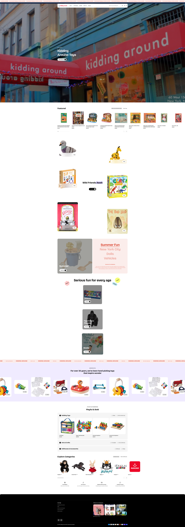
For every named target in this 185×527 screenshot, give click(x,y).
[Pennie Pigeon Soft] (60, 154)
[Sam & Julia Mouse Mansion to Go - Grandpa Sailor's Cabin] (92, 118)
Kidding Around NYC (63, 524)
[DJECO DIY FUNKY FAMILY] (60, 185)
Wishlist (80, 5)
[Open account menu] (124, 6)
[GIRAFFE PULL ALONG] (110, 161)
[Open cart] (126, 6)
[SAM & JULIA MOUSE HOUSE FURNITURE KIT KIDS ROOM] (121, 118)
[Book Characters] (92, 467)
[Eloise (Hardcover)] (60, 228)
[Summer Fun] (110, 245)
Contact (89, 5)
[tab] (116, 108)
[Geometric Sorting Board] (117, 426)
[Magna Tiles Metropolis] (84, 426)
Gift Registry (76, 5)
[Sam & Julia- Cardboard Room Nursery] (135, 118)
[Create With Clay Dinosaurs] (110, 195)
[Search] (122, 6)
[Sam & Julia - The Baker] (164, 118)
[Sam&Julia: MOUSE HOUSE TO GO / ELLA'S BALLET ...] (106, 118)
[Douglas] (121, 467)
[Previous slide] (124, 131)
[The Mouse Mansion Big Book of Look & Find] (78, 118)
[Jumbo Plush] (78, 467)
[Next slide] (127, 100)
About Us (85, 5)
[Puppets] (64, 467)
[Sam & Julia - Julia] (178, 118)
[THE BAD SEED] (110, 230)
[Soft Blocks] (67, 426)
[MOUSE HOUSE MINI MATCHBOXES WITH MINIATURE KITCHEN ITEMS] (63, 118)
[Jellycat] (106, 467)
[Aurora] (135, 467)
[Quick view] (68, 113)
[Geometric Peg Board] (101, 426)
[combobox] (116, 6)
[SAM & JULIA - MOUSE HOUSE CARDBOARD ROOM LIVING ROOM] (149, 118)
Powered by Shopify (71, 524)
